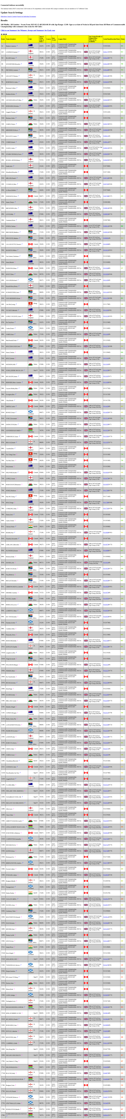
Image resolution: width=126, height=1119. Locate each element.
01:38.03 (106, 1007)
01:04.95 (106, 106)
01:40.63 (106, 1037)
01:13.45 (106, 364)
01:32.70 (106, 965)
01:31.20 (106, 941)
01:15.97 (106, 442)
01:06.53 (106, 148)
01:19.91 (106, 598)
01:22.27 (106, 670)
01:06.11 (105, 136)
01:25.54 (106, 803)
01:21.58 (106, 646)
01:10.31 (106, 250)
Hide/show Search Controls (9, 16)
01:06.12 (106, 142)
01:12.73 (106, 346)
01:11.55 (105, 298)
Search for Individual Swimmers (26, 16)
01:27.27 (106, 845)
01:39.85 (106, 1025)
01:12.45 (106, 334)
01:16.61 (106, 472)
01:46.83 (106, 1055)
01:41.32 (106, 1043)
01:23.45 (106, 743)
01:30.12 (106, 917)
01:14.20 (106, 406)
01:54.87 (106, 1103)
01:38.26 (106, 1019)
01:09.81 (106, 238)
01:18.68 (106, 532)
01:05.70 (106, 124)
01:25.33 (106, 791)
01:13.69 (106, 382)
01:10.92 (106, 274)
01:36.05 (106, 995)
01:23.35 (106, 730)
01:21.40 (106, 640)
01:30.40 (106, 923)
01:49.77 (106, 1097)
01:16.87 (106, 484)
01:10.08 (106, 244)
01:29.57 (106, 905)
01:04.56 (106, 100)
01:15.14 (106, 418)
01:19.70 (106, 592)
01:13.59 (106, 370)
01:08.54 (106, 208)
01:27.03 (106, 839)
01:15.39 (106, 424)
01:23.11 (105, 712)
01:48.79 (106, 1073)
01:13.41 (106, 358)
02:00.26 (106, 1109)
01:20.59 (106, 616)
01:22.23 (106, 664)
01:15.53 (106, 430)
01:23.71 (106, 749)
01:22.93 (106, 700)
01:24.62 (106, 767)
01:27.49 (106, 851)
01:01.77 (106, 52)
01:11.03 (105, 280)
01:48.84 (106, 1079)
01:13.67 (106, 376)
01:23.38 (106, 736)
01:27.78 (106, 863)
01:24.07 (106, 755)
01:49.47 (106, 1091)
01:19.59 (106, 580)
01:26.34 (106, 833)
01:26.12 (106, 827)
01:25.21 (106, 785)
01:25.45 (106, 797)
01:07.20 (106, 178)
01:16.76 (106, 478)
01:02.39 (106, 58)
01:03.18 (106, 76)
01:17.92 (106, 508)
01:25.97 (106, 821)
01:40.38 (106, 1031)
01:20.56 (106, 610)
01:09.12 (106, 226)
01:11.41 (105, 292)
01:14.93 (106, 412)
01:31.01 (106, 929)
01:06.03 (106, 130)
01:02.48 (106, 70)
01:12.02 (106, 310)
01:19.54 (106, 568)
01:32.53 (106, 959)
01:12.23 (106, 316)
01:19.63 (106, 586)
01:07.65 (106, 184)
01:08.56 (106, 214)
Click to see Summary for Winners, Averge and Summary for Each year (28, 30)
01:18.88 (106, 550)
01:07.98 (106, 196)
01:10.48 (106, 268)
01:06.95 (106, 154)
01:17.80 (106, 502)
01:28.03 (106, 875)
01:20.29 (106, 604)
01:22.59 (106, 682)
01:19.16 (106, 562)
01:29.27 (106, 899)
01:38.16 (106, 1013)
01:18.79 (106, 544)
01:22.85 (106, 694)
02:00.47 (106, 1115)
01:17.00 (106, 490)
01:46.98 (106, 1067)
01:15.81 (106, 436)
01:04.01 (106, 82)
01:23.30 (106, 724)
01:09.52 (106, 232)
